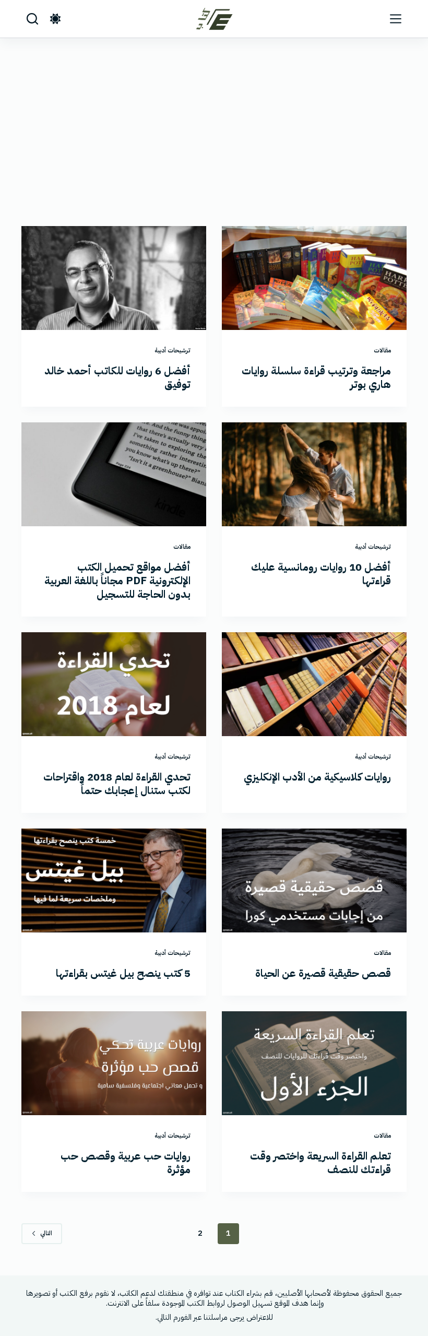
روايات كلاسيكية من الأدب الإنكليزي (317, 777)
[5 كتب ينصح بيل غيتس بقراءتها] (113, 880)
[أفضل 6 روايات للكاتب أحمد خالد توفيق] (113, 278)
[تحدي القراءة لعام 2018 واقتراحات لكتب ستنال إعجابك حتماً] (113, 684)
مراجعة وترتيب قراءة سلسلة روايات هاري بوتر (316, 377)
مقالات (382, 350)
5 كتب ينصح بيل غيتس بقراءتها (123, 973)
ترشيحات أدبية (172, 350)
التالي (46, 1233)
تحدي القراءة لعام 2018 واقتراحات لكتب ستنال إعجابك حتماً (117, 783)
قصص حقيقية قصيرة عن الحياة (323, 973)
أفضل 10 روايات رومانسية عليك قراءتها (321, 573)
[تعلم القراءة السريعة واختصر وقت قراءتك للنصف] (314, 1063)
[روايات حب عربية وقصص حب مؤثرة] (113, 1063)
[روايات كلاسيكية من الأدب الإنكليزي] (314, 684)
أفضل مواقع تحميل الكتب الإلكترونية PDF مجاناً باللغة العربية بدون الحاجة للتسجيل (117, 580)
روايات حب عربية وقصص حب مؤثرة (126, 1162)
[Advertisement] (214, 116)
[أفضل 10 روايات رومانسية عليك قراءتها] (314, 474)
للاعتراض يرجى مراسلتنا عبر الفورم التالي (215, 1317)
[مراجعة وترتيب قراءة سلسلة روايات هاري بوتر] (314, 278)
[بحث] (32, 19)
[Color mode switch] (55, 19)
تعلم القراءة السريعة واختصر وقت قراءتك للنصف (320, 1162)
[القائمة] (395, 19)
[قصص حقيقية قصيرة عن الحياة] (314, 880)
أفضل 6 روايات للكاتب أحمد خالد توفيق (117, 377)
